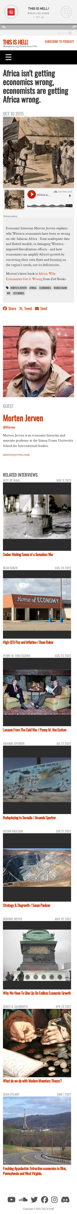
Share (12, 308)
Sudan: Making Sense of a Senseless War (28, 554)
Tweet (28, 308)
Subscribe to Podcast (59, 41)
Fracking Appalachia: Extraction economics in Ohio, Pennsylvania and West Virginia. (34, 1170)
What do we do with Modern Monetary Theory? (32, 1081)
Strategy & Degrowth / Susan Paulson (26, 905)
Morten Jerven (18, 288)
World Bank (60, 288)
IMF (8, 293)
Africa (33, 288)
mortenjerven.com (16, 454)
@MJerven (9, 427)
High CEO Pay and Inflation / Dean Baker (28, 642)
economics (45, 288)
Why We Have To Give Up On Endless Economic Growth (37, 993)
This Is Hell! (15, 42)
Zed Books (18, 293)
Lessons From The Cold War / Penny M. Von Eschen (34, 730)
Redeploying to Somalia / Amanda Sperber (29, 817)
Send (43, 308)
